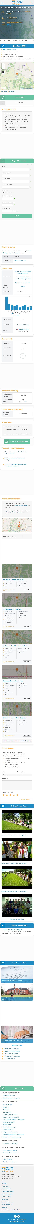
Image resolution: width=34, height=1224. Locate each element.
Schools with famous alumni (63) (12, 1137)
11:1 (25, 402)
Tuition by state (7, 1159)
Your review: (5, 779)
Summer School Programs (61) (11, 1117)
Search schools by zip (9, 1096)
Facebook (18, 1216)
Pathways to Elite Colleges (11, 1049)
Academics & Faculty (18, 40)
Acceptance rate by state (10, 1162)
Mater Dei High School (21, 505)
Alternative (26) (7, 1125)
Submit (17, 216)
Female (10, 193)
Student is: (5, 191)
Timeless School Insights (11, 1054)
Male (4, 193)
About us (4, 1183)
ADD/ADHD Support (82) (9, 1127)
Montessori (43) (7, 1112)
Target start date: (6, 208)
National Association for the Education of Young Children (23, 278)
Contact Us (5, 1199)
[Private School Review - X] (15, 1216)
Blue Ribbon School (23, 330)
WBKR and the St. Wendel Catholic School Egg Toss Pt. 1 (14, 891)
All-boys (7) (6, 1110)
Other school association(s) (22, 283)
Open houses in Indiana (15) (10, 1144)
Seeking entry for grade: (8, 202)
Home (3, 1181)
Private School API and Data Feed (11, 1210)
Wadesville (27, 12)
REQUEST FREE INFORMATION (18, 442)
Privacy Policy (21, 1222)
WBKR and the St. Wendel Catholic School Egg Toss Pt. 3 (14, 863)
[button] (3, 795)
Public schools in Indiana (10, 1150)
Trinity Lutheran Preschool (12, 609)
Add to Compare (9, 590)
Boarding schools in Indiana (10, 1153)
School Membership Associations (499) (13, 1135)
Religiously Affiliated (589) (10, 1132)
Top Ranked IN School (10, 50)
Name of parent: (6, 173)
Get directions (12, 91)
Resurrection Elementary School (16, 646)
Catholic (22, 286)
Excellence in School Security (12, 1051)
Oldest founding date (20, 261)
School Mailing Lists (7, 1205)
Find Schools (5, 1186)
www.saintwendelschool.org (15, 22)
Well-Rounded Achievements (12, 1056)
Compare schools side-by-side (11, 1098)
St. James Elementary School (13, 681)
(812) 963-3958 (13, 18)
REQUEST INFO (19, 97)
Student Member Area (8, 1191)
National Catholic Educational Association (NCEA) (23, 272)
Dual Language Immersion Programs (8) (14, 1120)
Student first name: (7, 179)
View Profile (27, 590)
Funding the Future (9, 1059)
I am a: (4, 772)
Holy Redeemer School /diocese (16, 718)
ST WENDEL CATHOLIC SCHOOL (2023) (12, 930)
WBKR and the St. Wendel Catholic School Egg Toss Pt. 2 (14, 835)
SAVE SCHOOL (19, 103)
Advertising (5, 1207)
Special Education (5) (8, 1122)
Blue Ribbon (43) (7, 1105)
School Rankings (6, 1189)
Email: (3, 167)
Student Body (7, 40)
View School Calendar (23, 325)
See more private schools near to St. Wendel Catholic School (17, 741)
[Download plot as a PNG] (30, 297)
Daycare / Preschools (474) (10, 1115)
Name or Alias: (21, 772)
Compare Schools (6, 1197)
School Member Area (7, 1202)
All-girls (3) (6, 1107)
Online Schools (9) (8, 1130)
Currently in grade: (7, 196)
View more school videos (17, 919)
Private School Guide (7, 1194)
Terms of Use (12, 1222)
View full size (4, 91)
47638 (9, 14)
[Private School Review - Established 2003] (17, 2)
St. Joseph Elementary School (14, 512)
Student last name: (7, 185)
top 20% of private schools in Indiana (16, 252)
